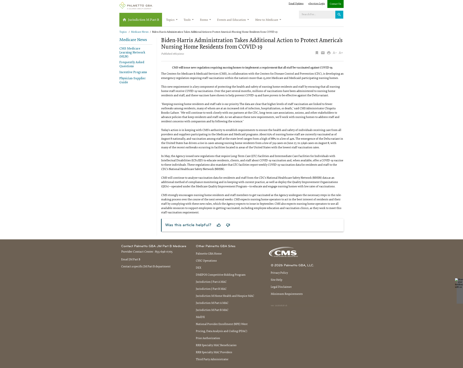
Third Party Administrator (212, 359)
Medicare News (139, 32)
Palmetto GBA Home (209, 253)
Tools (187, 20)
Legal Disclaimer (281, 287)
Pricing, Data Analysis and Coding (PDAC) (221, 331)
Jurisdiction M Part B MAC (212, 310)
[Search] (339, 15)
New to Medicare (266, 20)
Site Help (276, 280)
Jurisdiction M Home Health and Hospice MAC (225, 296)
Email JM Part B (130, 259)
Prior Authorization (208, 338)
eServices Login (316, 4)
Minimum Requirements (287, 294)
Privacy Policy (279, 273)
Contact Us (335, 4)
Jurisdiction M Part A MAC (212, 303)
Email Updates (296, 4)
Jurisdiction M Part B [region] (143, 20)
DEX (198, 267)
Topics (170, 20)
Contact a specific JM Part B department (146, 266)
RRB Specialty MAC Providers (214, 352)
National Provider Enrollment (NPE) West (222, 324)
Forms (204, 20)
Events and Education (231, 20)
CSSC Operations (206, 260)
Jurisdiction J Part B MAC (211, 289)
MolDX (200, 317)
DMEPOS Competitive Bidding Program (221, 275)
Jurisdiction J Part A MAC (211, 282)
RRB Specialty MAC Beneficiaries (216, 345)
